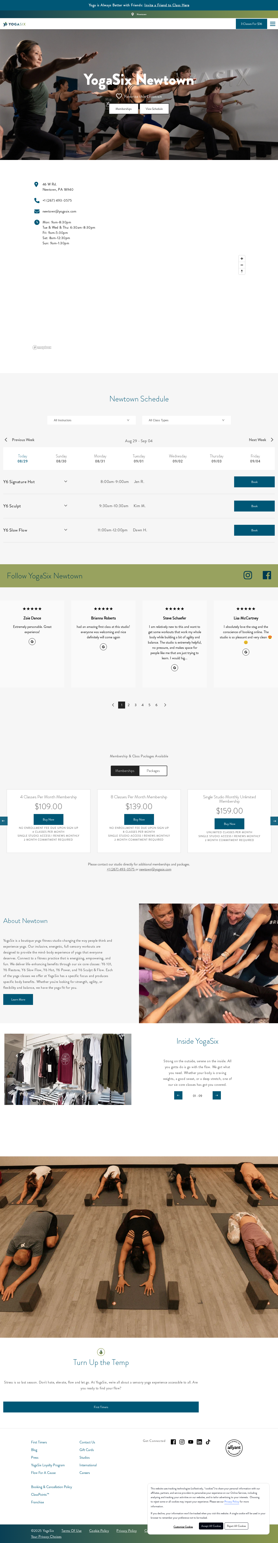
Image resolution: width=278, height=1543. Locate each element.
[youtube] (190, 1441)
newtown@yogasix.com (155, 869)
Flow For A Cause (43, 1472)
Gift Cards (86, 1449)
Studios (84, 1457)
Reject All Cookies (236, 1526)
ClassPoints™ (40, 1494)
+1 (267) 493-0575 (121, 869)
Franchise (37, 1502)
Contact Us (87, 1442)
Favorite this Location (143, 96)
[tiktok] (208, 1441)
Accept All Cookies (211, 1526)
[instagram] (247, 578)
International (88, 1465)
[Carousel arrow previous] (178, 1095)
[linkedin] (199, 1441)
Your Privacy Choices (46, 1536)
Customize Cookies (183, 1527)
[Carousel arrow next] (217, 1095)
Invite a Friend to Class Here (166, 5)
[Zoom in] (242, 258)
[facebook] (267, 578)
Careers (84, 1472)
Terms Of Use (71, 1530)
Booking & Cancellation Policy (51, 1486)
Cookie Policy (99, 1530)
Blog (34, 1449)
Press (34, 1457)
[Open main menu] (272, 23)
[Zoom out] (242, 265)
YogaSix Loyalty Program (48, 1465)
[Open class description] (65, 482)
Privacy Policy (231, 1502)
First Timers (39, 1442)
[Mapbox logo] (41, 347)
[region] (139, 302)
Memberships (124, 770)
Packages (153, 770)
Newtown (142, 14)
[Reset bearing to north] (242, 271)
